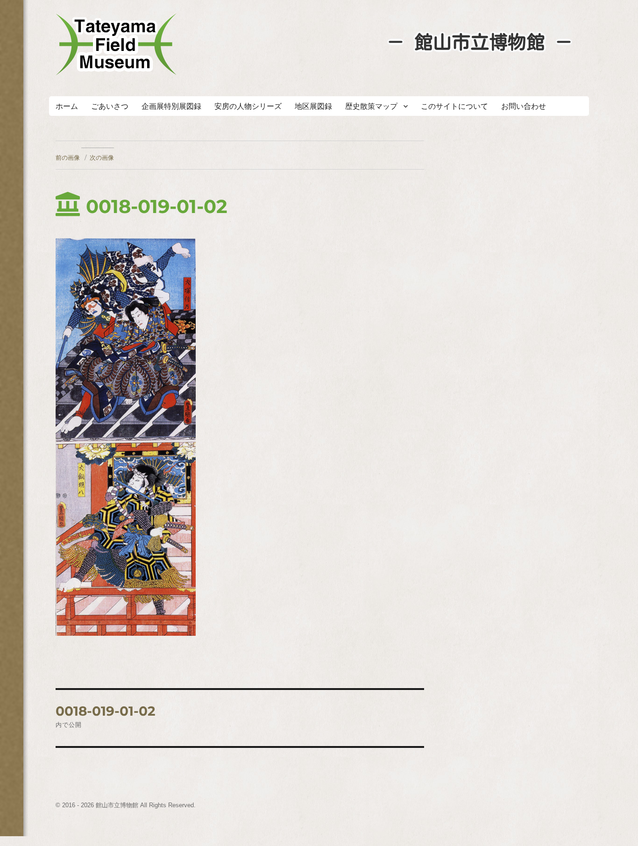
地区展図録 (313, 106)
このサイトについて (454, 106)
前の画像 (68, 157)
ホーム (67, 106)
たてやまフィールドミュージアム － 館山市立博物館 (116, 44)
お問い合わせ (523, 106)
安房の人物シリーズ (248, 106)
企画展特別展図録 (171, 106)
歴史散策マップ (371, 106)
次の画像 (102, 157)
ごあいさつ (109, 106)
